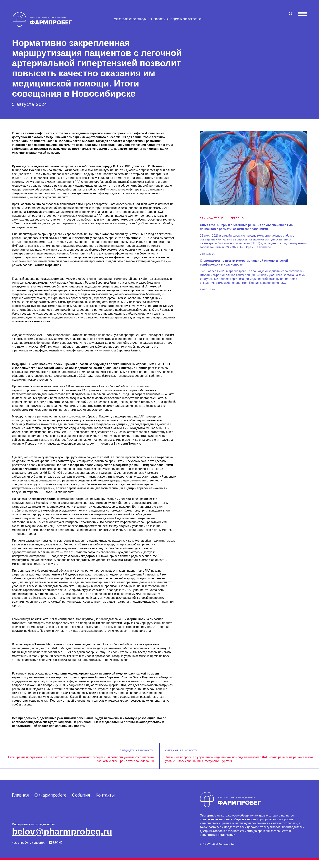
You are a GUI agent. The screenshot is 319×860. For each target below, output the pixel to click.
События (81, 795)
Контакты (105, 795)
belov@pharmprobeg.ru (62, 831)
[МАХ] (56, 843)
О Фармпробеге (50, 795)
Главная (20, 795)
